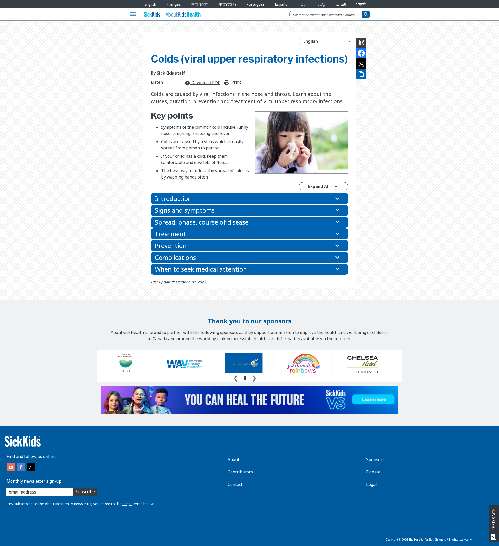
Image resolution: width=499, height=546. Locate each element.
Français (174, 4)
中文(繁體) (227, 4)
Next (254, 377)
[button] (249, 198)
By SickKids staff (168, 73)
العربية (341, 4)
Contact (235, 484)
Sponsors (375, 459)
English (150, 4)
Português (255, 4)
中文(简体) (199, 4)
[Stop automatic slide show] (245, 377)
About (233, 459)
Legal (127, 503)
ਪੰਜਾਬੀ (360, 4)
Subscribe (85, 492)
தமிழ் (321, 4)
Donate (373, 472)
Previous (236, 377)
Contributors (240, 472)
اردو (303, 4)
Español (281, 4)
